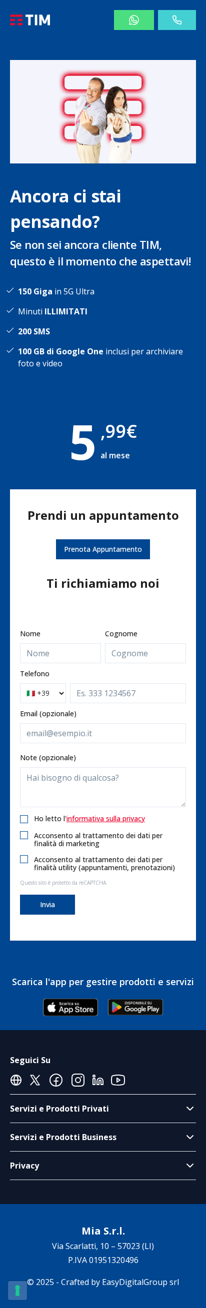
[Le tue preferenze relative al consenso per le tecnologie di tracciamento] (17, 1290)
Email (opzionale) (48, 713)
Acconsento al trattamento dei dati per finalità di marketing (98, 839)
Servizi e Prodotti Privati (59, 1108)
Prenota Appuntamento (103, 549)
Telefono (35, 673)
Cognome (121, 633)
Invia (47, 904)
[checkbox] (24, 819)
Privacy (24, 1165)
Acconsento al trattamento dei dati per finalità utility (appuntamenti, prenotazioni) (104, 863)
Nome (30, 633)
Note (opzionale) (48, 757)
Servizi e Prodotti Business (63, 1137)
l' (104, 818)
